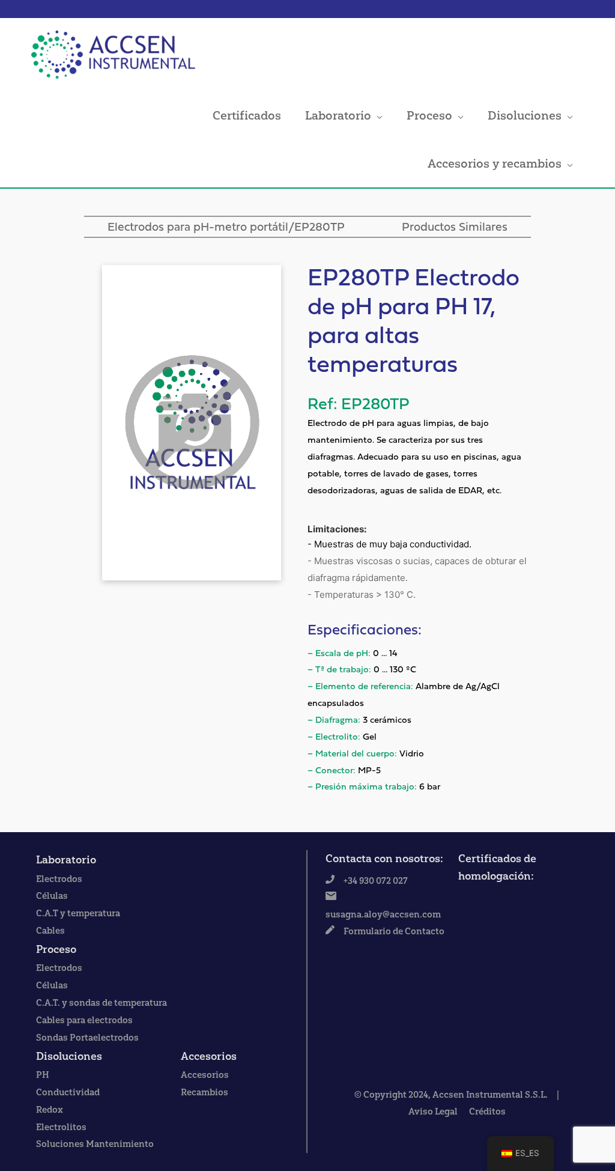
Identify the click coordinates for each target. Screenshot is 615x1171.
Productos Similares (454, 228)
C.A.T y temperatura (78, 913)
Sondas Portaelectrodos (87, 1037)
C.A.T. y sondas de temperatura (101, 1002)
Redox (49, 1109)
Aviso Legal (433, 1111)
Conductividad (68, 1092)
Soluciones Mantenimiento (95, 1144)
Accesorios (209, 1056)
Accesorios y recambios (495, 163)
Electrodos (59, 879)
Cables (50, 930)
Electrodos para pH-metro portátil (198, 228)
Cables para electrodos (84, 1020)
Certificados (247, 115)
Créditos (487, 1111)
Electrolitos (61, 1127)
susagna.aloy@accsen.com (383, 914)
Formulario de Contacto (394, 931)
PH (42, 1074)
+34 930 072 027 (376, 880)
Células (52, 895)
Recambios (204, 1092)
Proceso (429, 115)
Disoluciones (525, 115)
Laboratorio (338, 115)
